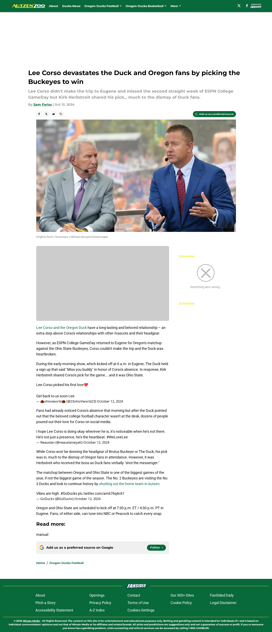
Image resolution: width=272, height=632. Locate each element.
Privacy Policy (100, 603)
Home (40, 563)
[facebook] (247, 5)
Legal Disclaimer (223, 603)
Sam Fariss (42, 104)
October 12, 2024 (110, 401)
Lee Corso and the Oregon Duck (61, 327)
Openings (96, 595)
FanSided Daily (222, 595)
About (53, 6)
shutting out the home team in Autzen (129, 484)
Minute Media (31, 620)
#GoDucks (69, 493)
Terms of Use (138, 603)
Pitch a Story (45, 603)
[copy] (61, 114)
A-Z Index (97, 610)
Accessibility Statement (54, 610)
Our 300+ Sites (182, 595)
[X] (239, 5)
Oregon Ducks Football (66, 563)
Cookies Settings (140, 610)
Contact (133, 595)
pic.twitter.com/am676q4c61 (101, 493)
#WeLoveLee (117, 437)
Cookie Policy (181, 603)
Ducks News (71, 6)
